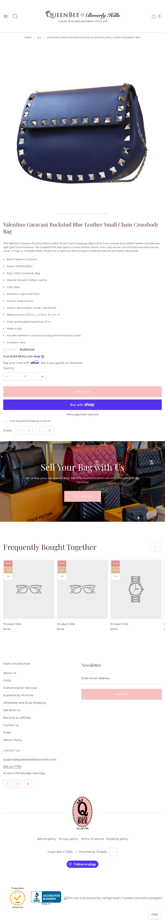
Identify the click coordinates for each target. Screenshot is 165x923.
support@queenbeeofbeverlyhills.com (30, 759)
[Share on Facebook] (29, 430)
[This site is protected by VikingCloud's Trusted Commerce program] (113, 898)
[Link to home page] (82, 813)
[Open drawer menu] (5, 16)
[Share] (18, 430)
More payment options (82, 414)
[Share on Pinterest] (50, 430)
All (39, 37)
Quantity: (8, 367)
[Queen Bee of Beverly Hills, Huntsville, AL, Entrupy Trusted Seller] (15, 909)
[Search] (15, 16)
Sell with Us (82, 496)
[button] (60, 213)
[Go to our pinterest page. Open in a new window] (28, 784)
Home (28, 37)
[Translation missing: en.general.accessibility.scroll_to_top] (113, 852)
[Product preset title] (29, 589)
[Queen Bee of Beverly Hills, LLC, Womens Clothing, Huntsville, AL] (46, 898)
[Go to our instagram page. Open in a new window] (18, 784)
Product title (12, 624)
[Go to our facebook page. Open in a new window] (7, 784)
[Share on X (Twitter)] (39, 430)
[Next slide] (158, 547)
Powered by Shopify (93, 852)
